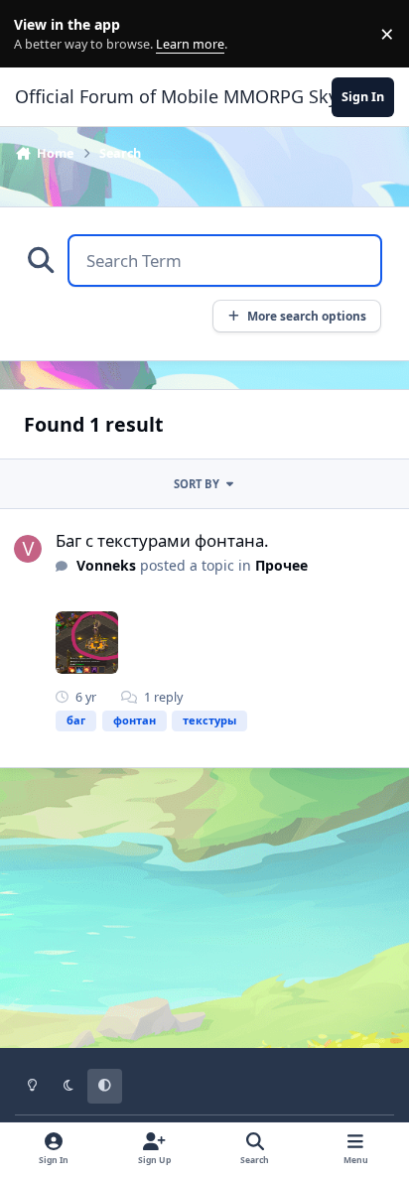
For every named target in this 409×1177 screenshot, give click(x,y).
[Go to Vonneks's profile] (28, 549)
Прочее (281, 565)
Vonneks (106, 565)
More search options (306, 316)
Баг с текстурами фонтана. (162, 540)
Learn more (38, 34)
